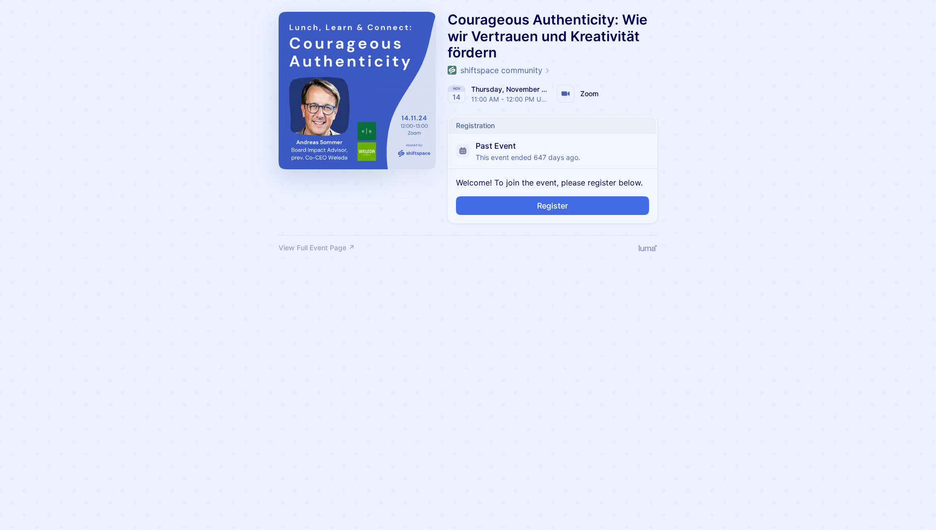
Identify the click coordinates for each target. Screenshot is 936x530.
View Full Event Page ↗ (317, 247)
